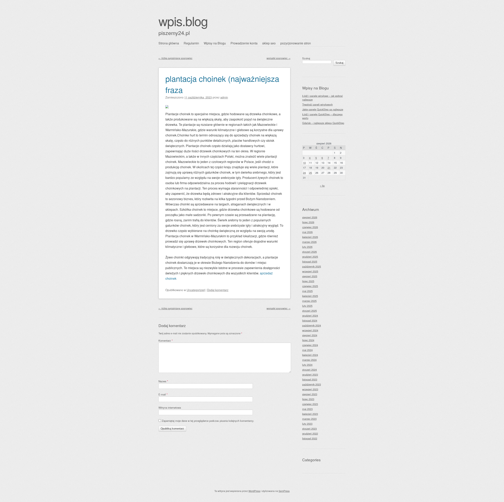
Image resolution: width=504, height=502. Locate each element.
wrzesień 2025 (310, 271)
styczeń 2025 (309, 311)
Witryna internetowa (169, 407)
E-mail (163, 394)
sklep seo (269, 43)
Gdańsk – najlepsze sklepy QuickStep (323, 123)
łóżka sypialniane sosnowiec (175, 58)
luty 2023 (307, 424)
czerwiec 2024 (310, 345)
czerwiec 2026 (310, 227)
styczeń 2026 (309, 252)
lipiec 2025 (308, 281)
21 (329, 167)
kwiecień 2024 (310, 355)
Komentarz (165, 340)
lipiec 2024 (308, 340)
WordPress (254, 491)
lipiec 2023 (308, 399)
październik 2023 (311, 384)
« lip (322, 186)
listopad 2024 (309, 320)
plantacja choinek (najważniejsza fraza (222, 84)
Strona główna (168, 43)
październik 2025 (311, 266)
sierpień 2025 (309, 276)
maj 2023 (307, 409)
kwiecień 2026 (310, 237)
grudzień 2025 (310, 256)
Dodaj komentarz (217, 290)
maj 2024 (307, 350)
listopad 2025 (309, 261)
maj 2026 (307, 232)
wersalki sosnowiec (278, 58)
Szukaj (306, 58)
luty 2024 (307, 365)
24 (304, 173)
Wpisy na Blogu (215, 43)
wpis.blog (183, 21)
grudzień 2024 (310, 315)
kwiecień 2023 (310, 414)
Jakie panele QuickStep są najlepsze (322, 109)
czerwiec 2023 (310, 404)
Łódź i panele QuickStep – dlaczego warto (322, 116)
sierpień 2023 (309, 394)
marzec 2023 (309, 419)
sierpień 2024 (309, 335)
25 (310, 173)
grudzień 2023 (310, 374)
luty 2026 (307, 247)
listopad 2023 (309, 379)
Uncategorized (196, 290)
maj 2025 (307, 291)
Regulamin (191, 43)
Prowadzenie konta (244, 43)
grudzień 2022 (310, 433)
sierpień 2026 (309, 217)
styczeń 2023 (309, 428)
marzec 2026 (309, 242)
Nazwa (163, 381)
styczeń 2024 (309, 369)
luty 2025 (307, 306)
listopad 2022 (309, 438)
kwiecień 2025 (310, 296)
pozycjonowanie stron (295, 43)
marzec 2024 (309, 360)
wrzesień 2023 (310, 389)
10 (304, 163)
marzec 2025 (309, 301)
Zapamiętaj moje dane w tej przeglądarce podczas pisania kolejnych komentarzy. (208, 421)
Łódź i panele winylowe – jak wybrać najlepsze (322, 97)
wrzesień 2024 (310, 330)
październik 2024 (311, 325)
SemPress (284, 491)
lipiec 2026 (308, 222)
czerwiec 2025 (310, 286)
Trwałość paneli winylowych (317, 104)
